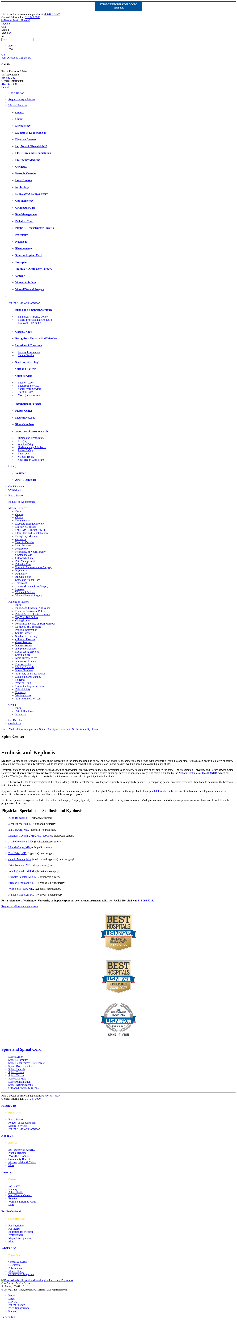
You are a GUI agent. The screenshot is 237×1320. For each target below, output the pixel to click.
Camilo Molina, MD (19, 859)
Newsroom (14, 1264)
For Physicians (16, 1225)
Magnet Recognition (19, 1238)
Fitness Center (23, 664)
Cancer (19, 514)
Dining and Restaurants (31, 437)
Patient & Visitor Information (24, 302)
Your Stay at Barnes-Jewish (30, 673)
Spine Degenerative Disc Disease (26, 1062)
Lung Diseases (23, 545)
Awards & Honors (18, 1155)
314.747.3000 (32, 17)
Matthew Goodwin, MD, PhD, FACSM (30, 835)
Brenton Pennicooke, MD (22, 882)
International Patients (26, 661)
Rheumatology (23, 576)
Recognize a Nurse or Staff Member (35, 623)
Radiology (21, 573)
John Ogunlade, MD (19, 871)
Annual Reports (17, 1152)
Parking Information (29, 352)
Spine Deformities (18, 1059)
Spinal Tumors (16, 1075)
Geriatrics (20, 539)
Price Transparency (18, 1307)
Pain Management (25, 561)
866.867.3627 (52, 14)
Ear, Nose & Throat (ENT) (30, 529)
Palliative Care (23, 564)
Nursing (12, 1189)
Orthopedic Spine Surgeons (23, 1087)
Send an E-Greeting (26, 636)
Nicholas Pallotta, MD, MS (23, 876)
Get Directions (9, 57)
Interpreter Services (28, 385)
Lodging (22, 441)
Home (4, 729)
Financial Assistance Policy (33, 316)
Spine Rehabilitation (19, 1081)
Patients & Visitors (18, 601)
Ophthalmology (23, 554)
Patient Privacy (16, 1304)
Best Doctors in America (21, 1149)
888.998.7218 (145, 900)
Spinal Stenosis (16, 1069)
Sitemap (12, 1311)
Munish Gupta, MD (19, 847)
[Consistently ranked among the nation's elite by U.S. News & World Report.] (118, 992)
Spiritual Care (25, 391)
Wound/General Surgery (28, 595)
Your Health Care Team (31, 459)
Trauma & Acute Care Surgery (32, 586)
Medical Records (24, 667)
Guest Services (23, 642)
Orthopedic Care (24, 557)
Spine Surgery (16, 1056)
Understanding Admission (32, 447)
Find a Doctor (16, 92)
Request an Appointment (21, 99)
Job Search (14, 1185)
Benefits (12, 1198)
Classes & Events (17, 1261)
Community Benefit (19, 1159)
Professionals (15, 1234)
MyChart (6, 32)
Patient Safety (25, 450)
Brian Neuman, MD (19, 865)
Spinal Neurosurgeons (20, 1084)
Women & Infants (25, 592)
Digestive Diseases (25, 526)
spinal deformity (157, 791)
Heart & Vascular (24, 542)
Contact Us (24, 57)
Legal (11, 1298)
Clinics (19, 517)
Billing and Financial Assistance (32, 607)
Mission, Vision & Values (22, 1162)
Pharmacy (23, 453)
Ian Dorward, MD (18, 829)
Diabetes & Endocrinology (30, 523)
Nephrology (21, 548)
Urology (19, 589)
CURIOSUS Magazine (21, 1274)
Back (18, 511)
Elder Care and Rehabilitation (31, 533)
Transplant (21, 582)
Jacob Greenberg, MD (20, 841)
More (11, 1165)
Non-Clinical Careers (20, 1195)
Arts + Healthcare (25, 711)
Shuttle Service (26, 355)
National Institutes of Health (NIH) (198, 772)
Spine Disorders (17, 1078)
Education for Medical (20, 1231)
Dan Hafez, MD (17, 853)
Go (3, 54)
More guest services (29, 395)
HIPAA (12, 1301)
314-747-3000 (33, 1098)
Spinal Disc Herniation (20, 1066)
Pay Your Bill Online (29, 322)
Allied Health (15, 1192)
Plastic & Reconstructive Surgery (33, 567)
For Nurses (14, 1228)
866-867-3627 (52, 1095)
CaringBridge (22, 620)
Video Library (16, 1271)
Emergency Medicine (27, 536)
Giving (12, 466)
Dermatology (22, 520)
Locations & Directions (28, 626)
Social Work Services (29, 388)
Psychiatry (21, 570)
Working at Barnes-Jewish (22, 1201)
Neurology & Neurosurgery (30, 551)
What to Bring (25, 444)
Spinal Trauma (16, 1072)
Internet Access (26, 382)
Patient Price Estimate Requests (35, 319)
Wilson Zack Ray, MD (20, 888)
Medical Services (17, 105)
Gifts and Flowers (25, 639)
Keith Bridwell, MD (19, 817)
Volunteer (20, 714)
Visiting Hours (26, 456)
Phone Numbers (24, 670)
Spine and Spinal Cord (27, 579)
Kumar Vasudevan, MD (21, 894)
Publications (15, 1268)
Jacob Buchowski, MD (21, 823)
